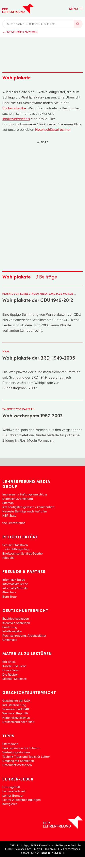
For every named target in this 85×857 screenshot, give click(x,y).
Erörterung (9, 627)
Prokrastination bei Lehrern (21, 748)
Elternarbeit (10, 744)
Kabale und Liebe (14, 666)
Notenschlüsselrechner (53, 129)
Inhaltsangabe (12, 631)
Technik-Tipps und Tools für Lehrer (26, 756)
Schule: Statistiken (15, 545)
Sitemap (8, 503)
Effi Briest (9, 661)
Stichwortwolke (14, 108)
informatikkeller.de (15, 584)
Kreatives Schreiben (16, 623)
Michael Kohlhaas (14, 678)
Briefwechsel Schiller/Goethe (22, 553)
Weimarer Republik (15, 713)
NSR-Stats (9, 515)
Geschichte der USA (16, 700)
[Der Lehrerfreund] (42, 822)
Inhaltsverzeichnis (16, 118)
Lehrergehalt (11, 787)
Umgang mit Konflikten (18, 761)
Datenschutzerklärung (17, 498)
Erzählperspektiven (15, 618)
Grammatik (9, 639)
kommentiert (46, 507)
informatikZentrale (15, 588)
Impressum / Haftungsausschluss (24, 494)
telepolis (8, 557)
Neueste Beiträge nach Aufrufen (24, 511)
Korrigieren (10, 804)
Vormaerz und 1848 (15, 709)
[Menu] (76, 9)
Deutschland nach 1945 (18, 722)
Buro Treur (9, 596)
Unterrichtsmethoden (17, 765)
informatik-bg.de (13, 579)
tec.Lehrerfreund (14, 523)
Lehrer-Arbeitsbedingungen (21, 799)
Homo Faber (10, 670)
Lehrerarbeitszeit (14, 791)
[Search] (78, 24)
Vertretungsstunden (16, 752)
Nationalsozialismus (16, 717)
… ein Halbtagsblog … (17, 549)
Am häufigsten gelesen (18, 507)
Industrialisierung (14, 705)
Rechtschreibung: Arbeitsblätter (24, 635)
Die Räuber (10, 674)
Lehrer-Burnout (12, 795)
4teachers (9, 592)
